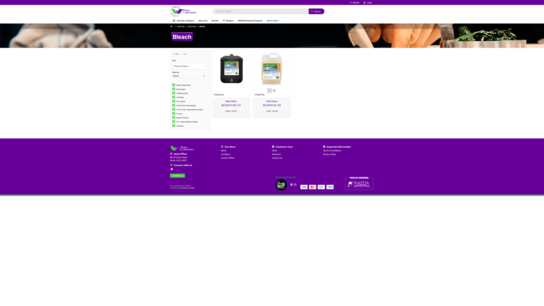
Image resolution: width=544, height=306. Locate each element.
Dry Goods (181, 101)
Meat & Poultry (183, 118)
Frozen (179, 114)
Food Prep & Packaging (186, 105)
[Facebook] (172, 169)
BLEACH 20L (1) (231, 105)
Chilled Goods (182, 93)
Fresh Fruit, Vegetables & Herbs (190, 110)
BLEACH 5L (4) (272, 105)
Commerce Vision (187, 188)
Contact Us (177, 175)
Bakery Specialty (184, 85)
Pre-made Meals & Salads (187, 122)
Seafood (180, 126)
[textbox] (260, 11)
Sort (174, 60)
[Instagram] (295, 184)
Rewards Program (286, 177)
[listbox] (189, 66)
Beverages (181, 89)
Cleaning (180, 97)
